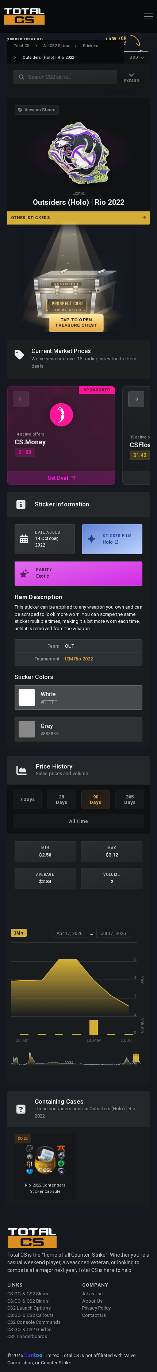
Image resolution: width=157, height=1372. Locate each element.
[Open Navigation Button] (148, 16)
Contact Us (94, 1315)
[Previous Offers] (21, 399)
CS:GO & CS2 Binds (28, 1301)
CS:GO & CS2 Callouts (30, 1315)
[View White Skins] (27, 697)
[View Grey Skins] (27, 729)
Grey (47, 726)
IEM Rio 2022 (79, 659)
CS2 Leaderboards (27, 1336)
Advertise (92, 1293)
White (48, 694)
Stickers (90, 45)
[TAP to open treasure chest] (78, 282)
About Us (92, 1301)
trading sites (97, 358)
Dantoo (33, 1355)
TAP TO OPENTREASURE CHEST (76, 322)
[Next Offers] (136, 399)
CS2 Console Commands (34, 1322)
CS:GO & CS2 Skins (27, 1293)
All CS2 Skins (56, 45)
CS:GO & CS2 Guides (29, 1329)
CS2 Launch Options (29, 1308)
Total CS (22, 45)
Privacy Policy (96, 1308)
